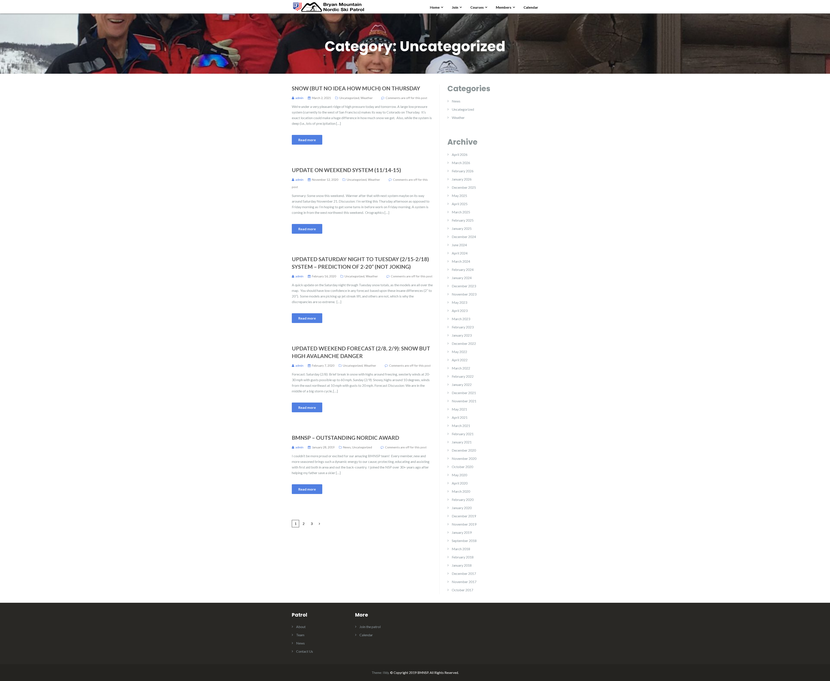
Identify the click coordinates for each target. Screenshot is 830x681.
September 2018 (464, 541)
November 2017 (464, 582)
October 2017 (462, 590)
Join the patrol (370, 627)
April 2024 (460, 253)
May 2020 (459, 475)
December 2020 (464, 450)
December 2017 (464, 573)
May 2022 (459, 352)
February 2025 (463, 220)
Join (455, 7)
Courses (477, 7)
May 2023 (459, 302)
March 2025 (461, 212)
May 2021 (459, 409)
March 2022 (461, 368)
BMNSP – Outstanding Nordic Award (345, 437)
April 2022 (460, 360)
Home (435, 7)
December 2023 (464, 286)
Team (300, 635)
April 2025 (460, 204)
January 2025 (462, 228)
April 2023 (460, 311)
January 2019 (462, 532)
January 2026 (462, 179)
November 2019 (464, 524)
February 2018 (463, 557)
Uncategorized (349, 98)
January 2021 (462, 442)
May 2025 (459, 195)
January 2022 (462, 384)
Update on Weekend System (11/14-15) (346, 170)
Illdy (386, 673)
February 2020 (463, 499)
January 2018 (462, 565)
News (347, 447)
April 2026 (460, 154)
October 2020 (462, 467)
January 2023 (462, 335)
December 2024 (464, 237)
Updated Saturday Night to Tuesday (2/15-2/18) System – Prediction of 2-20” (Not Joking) (360, 263)
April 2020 (460, 483)
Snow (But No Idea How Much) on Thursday (356, 88)
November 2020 (464, 458)
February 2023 (463, 327)
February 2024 (463, 269)
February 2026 (463, 171)
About (301, 627)
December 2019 (464, 516)
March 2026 (461, 163)
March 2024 (461, 261)
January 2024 (462, 278)
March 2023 (461, 319)
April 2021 (460, 417)
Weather (367, 98)
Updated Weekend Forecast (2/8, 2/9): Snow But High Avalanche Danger (361, 352)
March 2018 (461, 549)
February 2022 (463, 376)
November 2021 (464, 401)
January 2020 (462, 508)
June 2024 (459, 245)
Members (503, 7)
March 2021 (461, 426)
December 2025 (464, 187)
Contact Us (304, 651)
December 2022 (464, 343)
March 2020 (461, 491)
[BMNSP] (328, 6)
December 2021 (464, 393)
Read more (307, 140)
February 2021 (463, 434)
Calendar (531, 7)
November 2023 (464, 294)
